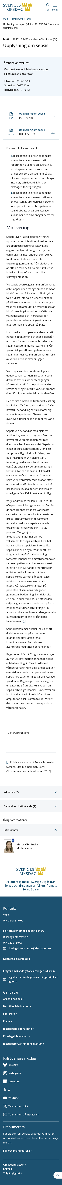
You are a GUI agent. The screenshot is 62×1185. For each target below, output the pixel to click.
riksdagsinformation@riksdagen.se (29, 948)
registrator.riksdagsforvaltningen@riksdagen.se (33, 979)
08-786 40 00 (15, 920)
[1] (24, 621)
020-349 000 (15, 942)
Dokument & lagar (21, 18)
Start (5, 18)
